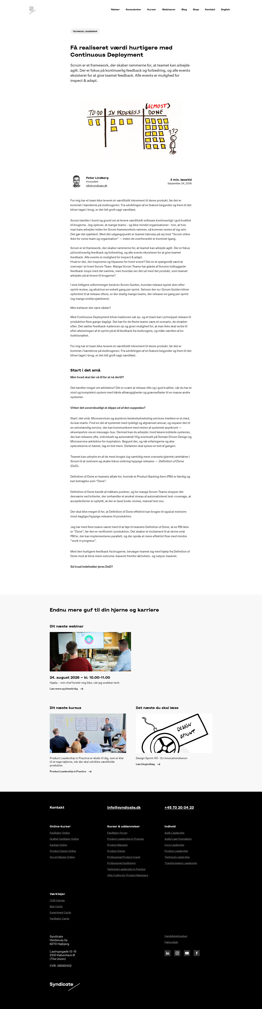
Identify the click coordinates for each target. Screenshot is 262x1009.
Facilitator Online (60, 833)
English (225, 9)
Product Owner (116, 851)
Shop (196, 9)
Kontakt (210, 9)
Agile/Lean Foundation (178, 839)
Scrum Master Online (62, 857)
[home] (31, 9)
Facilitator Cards (59, 919)
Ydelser (115, 9)
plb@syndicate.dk (96, 186)
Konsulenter (133, 9)
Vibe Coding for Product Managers (127, 875)
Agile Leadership (174, 833)
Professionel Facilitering (121, 863)
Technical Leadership (177, 857)
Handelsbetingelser (176, 936)
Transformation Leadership (181, 863)
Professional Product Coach (123, 857)
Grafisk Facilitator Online (64, 839)
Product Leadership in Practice (125, 839)
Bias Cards (56, 906)
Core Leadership (174, 845)
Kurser (151, 9)
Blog (184, 9)
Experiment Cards (60, 912)
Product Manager (117, 845)
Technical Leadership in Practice (126, 869)
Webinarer (168, 9)
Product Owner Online (63, 851)
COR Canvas (57, 900)
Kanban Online (58, 845)
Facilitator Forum (117, 833)
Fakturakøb (171, 942)
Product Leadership (176, 851)
